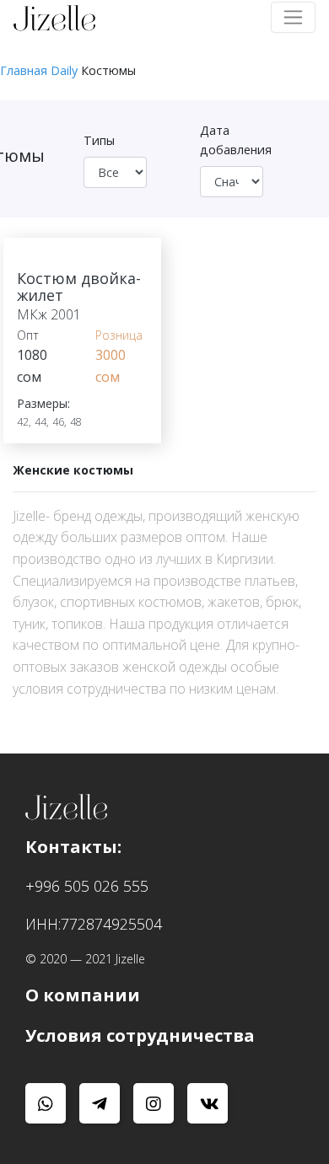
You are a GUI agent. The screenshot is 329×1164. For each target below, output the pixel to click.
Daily (64, 70)
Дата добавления (236, 140)
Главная (23, 70)
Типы (99, 140)
